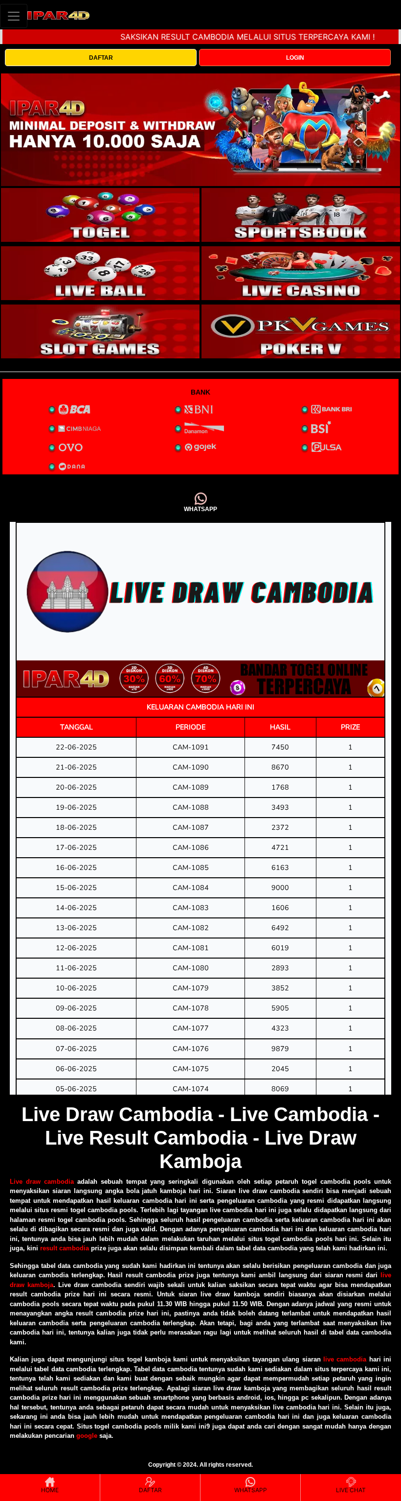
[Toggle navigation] (13, 16)
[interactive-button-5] (100, 331)
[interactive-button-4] (300, 273)
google (86, 1435)
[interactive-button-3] (100, 273)
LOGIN (295, 57)
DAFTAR (101, 57)
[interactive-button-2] (300, 215)
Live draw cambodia (42, 1181)
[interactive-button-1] (100, 215)
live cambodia (344, 1359)
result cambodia (64, 1248)
